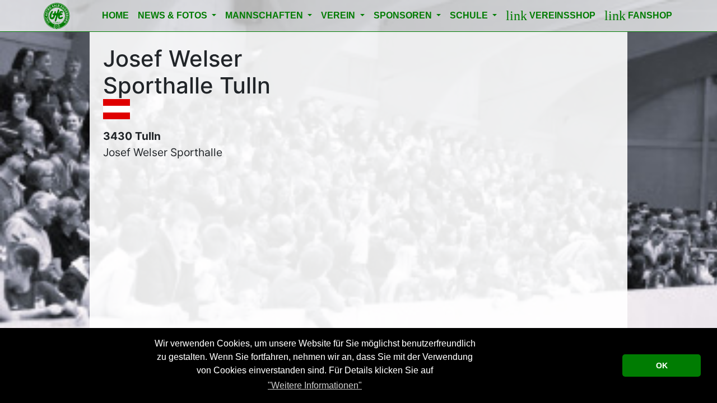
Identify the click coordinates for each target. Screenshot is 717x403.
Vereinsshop (550, 15)
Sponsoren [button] (404, 15)
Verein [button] (339, 15)
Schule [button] (470, 15)
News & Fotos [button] (173, 15)
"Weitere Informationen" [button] (315, 385)
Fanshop (638, 15)
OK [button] (662, 365)
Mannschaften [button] (265, 15)
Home (115, 15)
